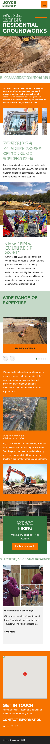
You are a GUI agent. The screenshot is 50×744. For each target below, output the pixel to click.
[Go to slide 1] (36, 359)
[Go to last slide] (5, 358)
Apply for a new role (25, 546)
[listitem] (25, 335)
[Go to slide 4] (41, 359)
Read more (9, 632)
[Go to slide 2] (38, 359)
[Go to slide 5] (43, 359)
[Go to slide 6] (45, 359)
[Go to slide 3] (40, 359)
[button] (44, 4)
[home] (9, 4)
